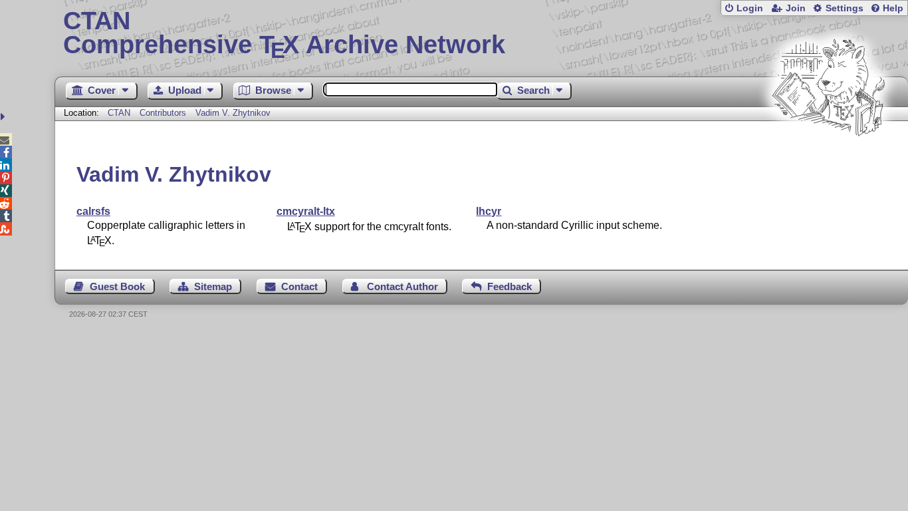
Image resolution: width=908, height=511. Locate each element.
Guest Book (117, 286)
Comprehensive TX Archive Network (284, 33)
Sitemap (213, 286)
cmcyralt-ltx (306, 211)
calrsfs (93, 211)
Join (796, 8)
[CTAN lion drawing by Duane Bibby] (828, 161)
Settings (844, 8)
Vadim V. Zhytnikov (233, 113)
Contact (299, 286)
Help (893, 8)
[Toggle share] (4, 116)
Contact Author (402, 286)
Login (750, 8)
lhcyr (488, 211)
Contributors (163, 113)
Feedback (509, 286)
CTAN (119, 113)
